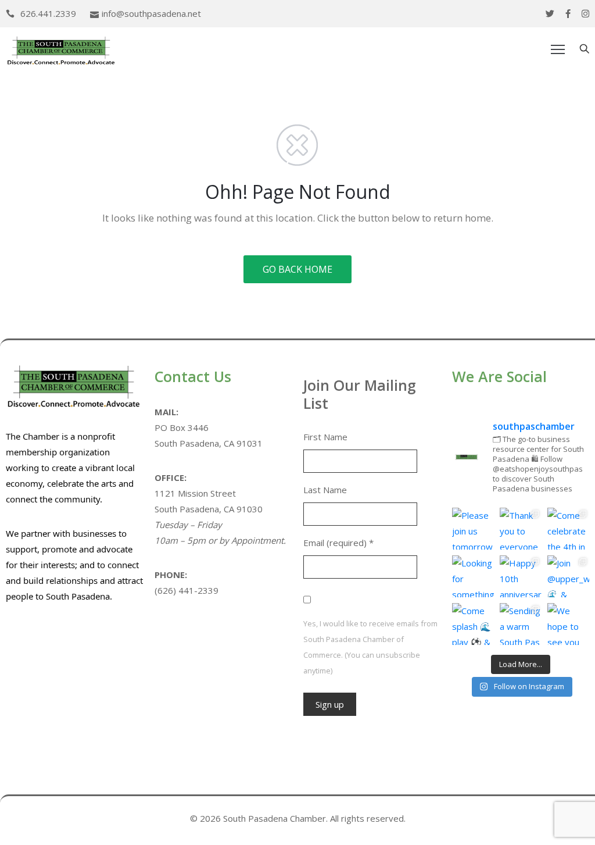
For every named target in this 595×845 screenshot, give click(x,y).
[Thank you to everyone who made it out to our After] (521, 529)
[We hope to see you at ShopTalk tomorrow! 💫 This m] (568, 624)
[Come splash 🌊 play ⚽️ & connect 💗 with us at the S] (473, 624)
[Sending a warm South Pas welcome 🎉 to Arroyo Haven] (521, 624)
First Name (325, 437)
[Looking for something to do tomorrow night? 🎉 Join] (473, 576)
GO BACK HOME (297, 269)
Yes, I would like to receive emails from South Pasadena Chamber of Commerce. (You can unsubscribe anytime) (370, 647)
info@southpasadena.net (151, 13)
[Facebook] (568, 13)
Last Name (325, 489)
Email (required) (338, 542)
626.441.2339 (48, 13)
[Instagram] (585, 13)
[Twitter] (550, 13)
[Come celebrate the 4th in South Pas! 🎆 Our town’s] (568, 529)
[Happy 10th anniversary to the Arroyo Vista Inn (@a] (521, 576)
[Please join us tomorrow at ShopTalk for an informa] (473, 529)
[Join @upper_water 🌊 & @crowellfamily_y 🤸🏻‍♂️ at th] (568, 576)
